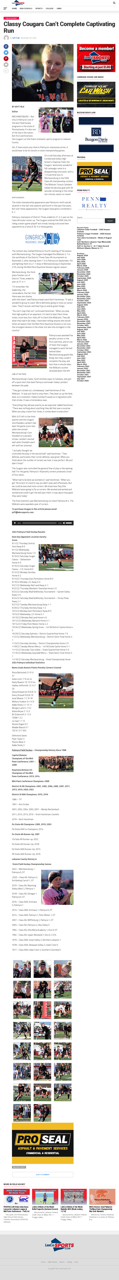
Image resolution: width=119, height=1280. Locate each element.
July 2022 (81, 356)
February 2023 (83, 341)
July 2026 (81, 257)
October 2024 (83, 300)
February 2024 (83, 317)
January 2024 (82, 319)
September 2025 (84, 278)
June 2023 (81, 333)
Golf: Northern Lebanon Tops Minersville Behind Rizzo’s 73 (94, 242)
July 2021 (81, 378)
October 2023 (83, 325)
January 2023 (82, 343)
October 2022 (83, 350)
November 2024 (83, 298)
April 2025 (81, 288)
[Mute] (64, 523)
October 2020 (83, 380)
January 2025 (82, 294)
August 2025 (82, 280)
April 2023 (81, 337)
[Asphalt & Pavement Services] (43, 1163)
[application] (43, 523)
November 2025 (83, 274)
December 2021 (83, 370)
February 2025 (83, 292)
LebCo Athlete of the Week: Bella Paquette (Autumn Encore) (45, 1208)
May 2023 (81, 335)
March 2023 (82, 339)
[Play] (15, 523)
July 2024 (81, 306)
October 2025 (83, 276)
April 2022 (81, 362)
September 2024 (84, 302)
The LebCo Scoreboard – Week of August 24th (94, 238)
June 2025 (81, 284)
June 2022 (81, 358)
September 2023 (84, 327)
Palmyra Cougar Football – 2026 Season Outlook (94, 234)
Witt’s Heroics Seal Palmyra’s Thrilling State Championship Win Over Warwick (100, 1209)
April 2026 (81, 263)
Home (14, 8)
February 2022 (83, 366)
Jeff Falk (16, 37)
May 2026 (81, 261)
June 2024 (81, 308)
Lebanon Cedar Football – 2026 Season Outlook (93, 230)
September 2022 (84, 352)
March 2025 (82, 290)
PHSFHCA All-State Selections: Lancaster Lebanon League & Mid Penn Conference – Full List (16, 1209)
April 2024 (81, 313)
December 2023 (83, 321)
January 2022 (82, 368)
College (49, 8)
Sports (38, 8)
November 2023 (83, 323)
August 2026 (82, 255)
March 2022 (82, 364)
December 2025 (83, 271)
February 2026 (83, 267)
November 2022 (83, 347)
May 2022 (81, 360)
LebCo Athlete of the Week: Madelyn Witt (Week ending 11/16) (72, 1209)
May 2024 (81, 310)
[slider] (69, 523)
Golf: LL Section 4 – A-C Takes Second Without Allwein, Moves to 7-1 (93, 247)
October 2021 (83, 374)
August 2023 (82, 329)
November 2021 (83, 372)
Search (79, 217)
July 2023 (81, 331)
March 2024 (82, 315)
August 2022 (82, 354)
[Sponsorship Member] (96, 71)
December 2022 (83, 345)
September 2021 (84, 376)
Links (59, 8)
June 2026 (81, 259)
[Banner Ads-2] (96, 106)
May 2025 (81, 286)
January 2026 (82, 269)
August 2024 (82, 304)
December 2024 (83, 296)
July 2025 (81, 282)
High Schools (26, 8)
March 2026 (82, 265)
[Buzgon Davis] (96, 151)
